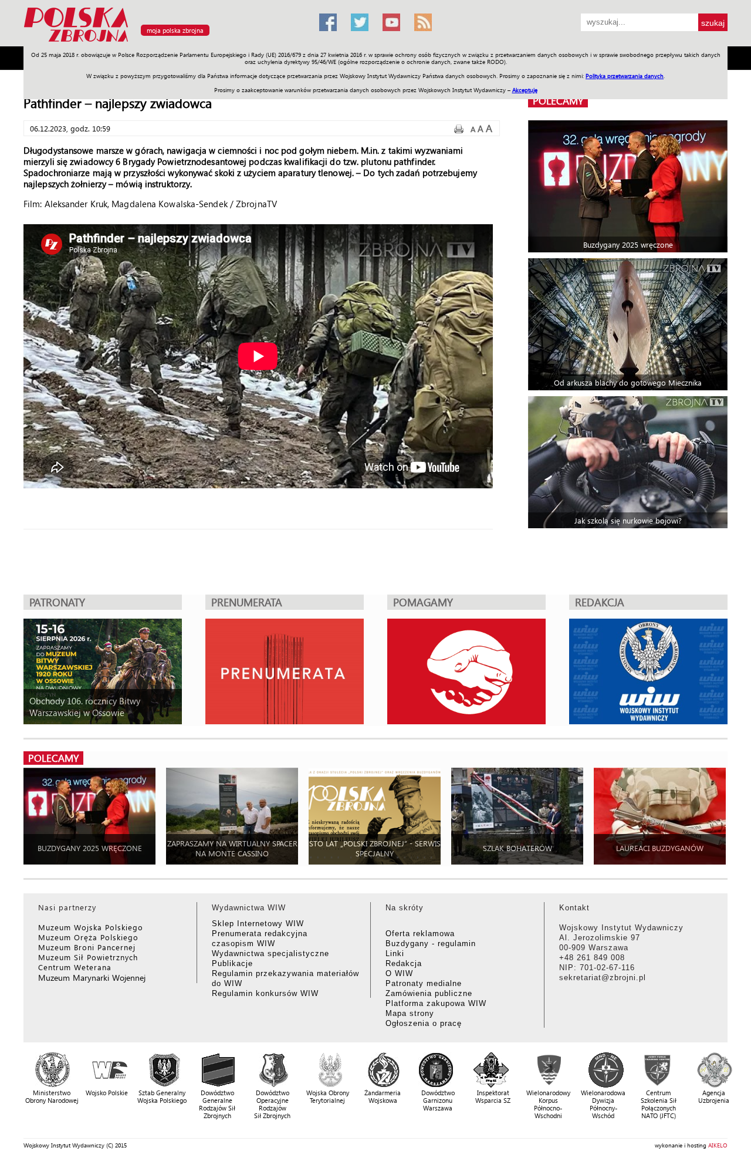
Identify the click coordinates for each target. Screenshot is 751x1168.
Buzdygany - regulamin (430, 943)
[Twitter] (359, 22)
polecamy (558, 100)
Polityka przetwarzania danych (625, 75)
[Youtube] (391, 22)
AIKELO (718, 1145)
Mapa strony (409, 1013)
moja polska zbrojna (175, 30)
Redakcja (403, 963)
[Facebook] (328, 22)
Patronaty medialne (423, 983)
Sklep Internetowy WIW (258, 923)
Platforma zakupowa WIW (435, 1003)
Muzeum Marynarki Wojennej (92, 977)
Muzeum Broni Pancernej (87, 947)
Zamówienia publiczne (428, 993)
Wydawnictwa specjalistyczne (270, 953)
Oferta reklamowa (420, 933)
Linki (394, 953)
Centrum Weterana (74, 967)
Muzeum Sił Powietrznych (88, 957)
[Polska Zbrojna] (164, 41)
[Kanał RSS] (423, 22)
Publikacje (232, 963)
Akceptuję (524, 89)
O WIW (399, 973)
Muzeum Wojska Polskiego (90, 927)
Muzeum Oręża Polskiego (88, 937)
